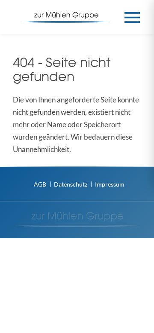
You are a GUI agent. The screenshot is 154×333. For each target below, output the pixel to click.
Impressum (109, 184)
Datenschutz (70, 184)
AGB (40, 184)
